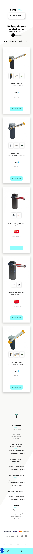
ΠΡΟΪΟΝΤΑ (16, 16)
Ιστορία (16, 431)
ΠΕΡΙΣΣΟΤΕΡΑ (16, 108)
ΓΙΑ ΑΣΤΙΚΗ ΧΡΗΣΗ (17, 485)
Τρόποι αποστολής (16, 516)
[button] (2, 550)
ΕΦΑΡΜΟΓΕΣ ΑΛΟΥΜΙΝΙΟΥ (16, 445)
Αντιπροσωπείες (16, 436)
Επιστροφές (16, 518)
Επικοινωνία (16, 438)
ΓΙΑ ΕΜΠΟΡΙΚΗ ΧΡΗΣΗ (17, 453)
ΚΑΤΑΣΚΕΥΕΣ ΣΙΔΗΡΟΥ (16, 461)
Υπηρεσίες (16, 434)
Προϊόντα (16, 509)
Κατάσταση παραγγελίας (16, 514)
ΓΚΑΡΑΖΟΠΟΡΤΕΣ (16, 492)
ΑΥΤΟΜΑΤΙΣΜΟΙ (16, 475)
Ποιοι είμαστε (16, 429)
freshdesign (27, 544)
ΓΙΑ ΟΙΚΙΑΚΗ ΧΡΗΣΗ (17, 451)
